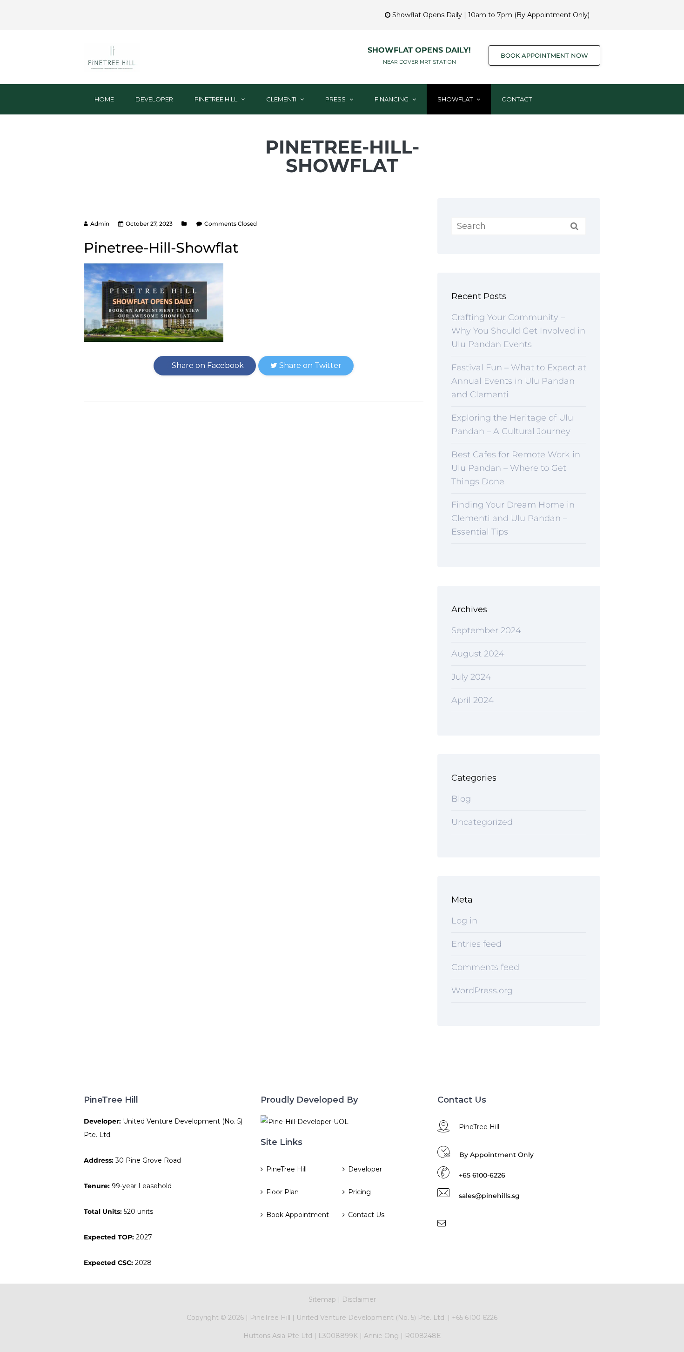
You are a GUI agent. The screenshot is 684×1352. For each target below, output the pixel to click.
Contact (517, 99)
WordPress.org (482, 990)
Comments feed (485, 967)
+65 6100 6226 (474, 1317)
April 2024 (472, 700)
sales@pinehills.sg (489, 1195)
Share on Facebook (207, 365)
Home (104, 99)
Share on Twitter (309, 365)
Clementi (282, 99)
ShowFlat (455, 99)
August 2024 (477, 654)
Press (336, 99)
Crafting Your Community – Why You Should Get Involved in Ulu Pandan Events (518, 330)
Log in (464, 921)
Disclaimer (359, 1299)
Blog (461, 799)
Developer (154, 99)
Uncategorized (482, 822)
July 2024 (471, 677)
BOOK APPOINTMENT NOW (544, 55)
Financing (392, 99)
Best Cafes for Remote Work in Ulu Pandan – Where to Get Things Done (515, 468)
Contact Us (366, 1215)
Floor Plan (282, 1192)
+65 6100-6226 (482, 1175)
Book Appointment (297, 1215)
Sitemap (322, 1299)
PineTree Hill (216, 99)
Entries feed (476, 944)
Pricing (359, 1192)
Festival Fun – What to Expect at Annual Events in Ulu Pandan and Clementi (518, 381)
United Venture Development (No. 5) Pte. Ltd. (372, 1317)
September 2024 (486, 630)
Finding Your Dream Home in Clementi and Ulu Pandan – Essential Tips (513, 518)
